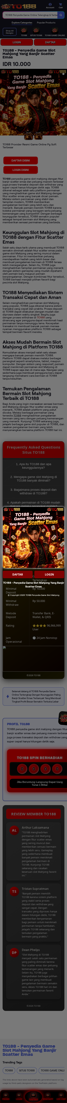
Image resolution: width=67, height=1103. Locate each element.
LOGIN (49, 574)
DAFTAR (17, 574)
